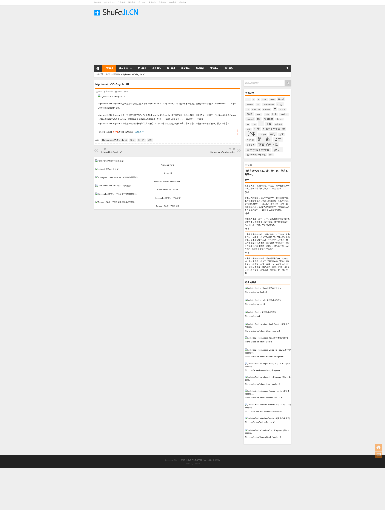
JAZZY (258, 114)
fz (275, 109)
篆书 (247, 180)
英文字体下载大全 (258, 150)
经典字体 (131, 2)
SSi (248, 124)
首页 (98, 68)
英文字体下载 (268, 144)
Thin (254, 124)
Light (274, 114)
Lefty (267, 114)
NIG (100, 91)
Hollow (282, 109)
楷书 (247, 213)
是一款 (264, 139)
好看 (257, 128)
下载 (268, 124)
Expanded (256, 109)
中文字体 (278, 124)
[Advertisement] (90, 41)
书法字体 (97, 2)
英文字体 (142, 2)
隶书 (247, 192)
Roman (280, 119)
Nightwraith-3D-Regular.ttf (114, 140)
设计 (277, 149)
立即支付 (139, 132)
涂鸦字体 (172, 2)
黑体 (271, 155)
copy (280, 104)
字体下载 (262, 135)
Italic (250, 114)
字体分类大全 (109, 2)
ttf (261, 123)
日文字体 (121, 2)
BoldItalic (250, 104)
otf (258, 118)
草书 (247, 252)
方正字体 (250, 140)
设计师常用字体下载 (256, 154)
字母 (273, 134)
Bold (281, 99)
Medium (284, 114)
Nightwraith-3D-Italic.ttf (111, 152)
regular (268, 118)
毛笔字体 (152, 2)
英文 (277, 139)
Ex (248, 109)
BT (258, 104)
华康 (249, 129)
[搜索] (287, 68)
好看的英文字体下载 (274, 129)
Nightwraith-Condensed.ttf (222, 152)
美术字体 (162, 2)
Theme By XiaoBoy (192, 464)
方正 (281, 134)
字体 (251, 133)
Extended (266, 109)
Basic (264, 100)
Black (272, 100)
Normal (250, 119)
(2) (248, 100)
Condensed (268, 104)
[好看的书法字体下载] (117, 9)
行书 (247, 228)
